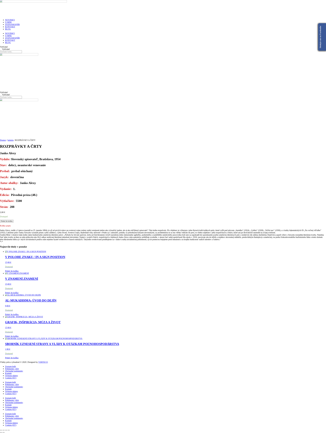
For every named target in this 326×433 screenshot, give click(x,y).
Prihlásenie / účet (12, 369)
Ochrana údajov (11, 376)
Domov (3, 140)
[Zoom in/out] (1, 430)
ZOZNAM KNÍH (12, 24)
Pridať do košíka (6, 221)
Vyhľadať (4, 47)
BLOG (8, 29)
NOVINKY (10, 20)
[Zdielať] (6, 430)
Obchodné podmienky (14, 371)
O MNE (8, 22)
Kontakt (8, 373)
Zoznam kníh (10, 366)
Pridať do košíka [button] (11, 271)
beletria (10, 140)
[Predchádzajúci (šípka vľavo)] (1, 432)
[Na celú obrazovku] (4, 430)
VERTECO (43, 362)
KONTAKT (10, 27)
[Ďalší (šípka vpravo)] (4, 432)
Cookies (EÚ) (10, 378)
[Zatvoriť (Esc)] (9, 430)
